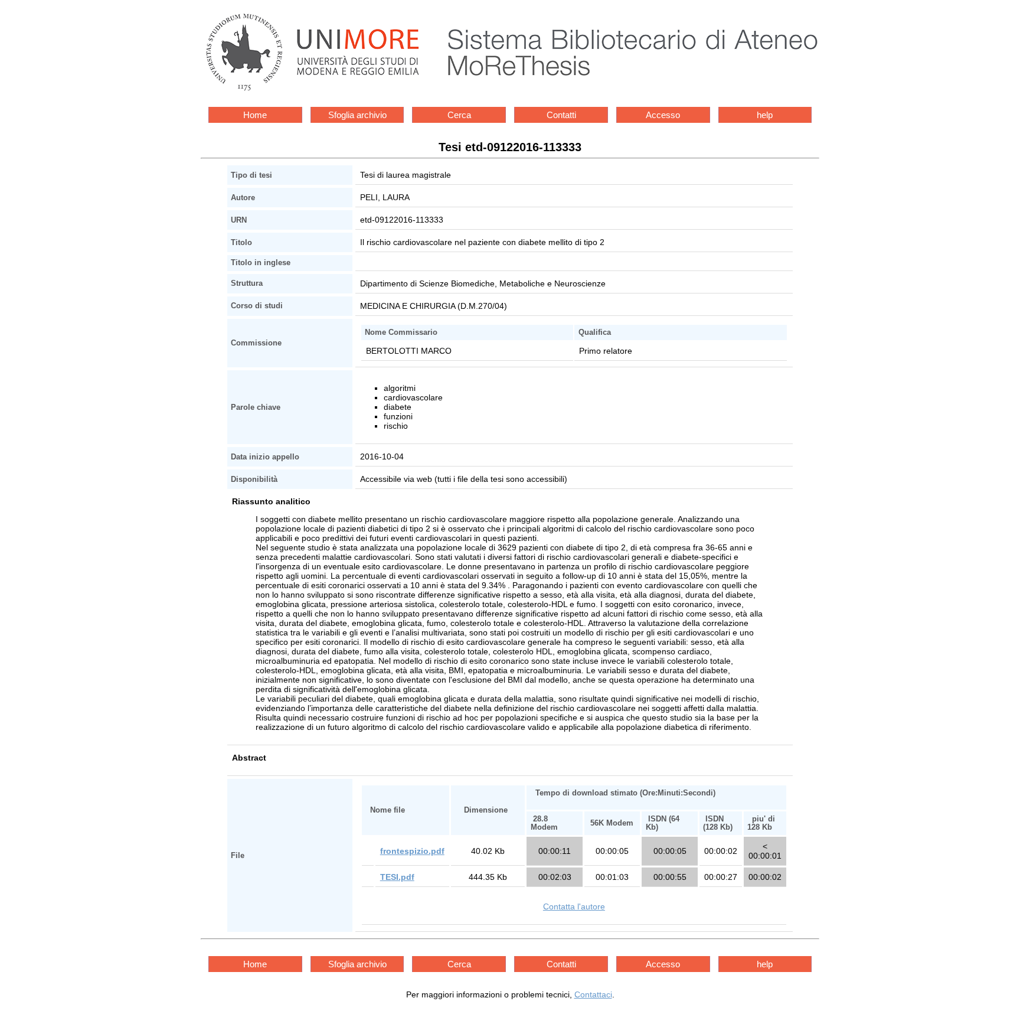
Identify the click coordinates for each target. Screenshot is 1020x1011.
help (765, 115)
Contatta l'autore (574, 906)
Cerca (459, 115)
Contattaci (593, 994)
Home (255, 115)
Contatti (561, 115)
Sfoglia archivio (357, 115)
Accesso (663, 115)
